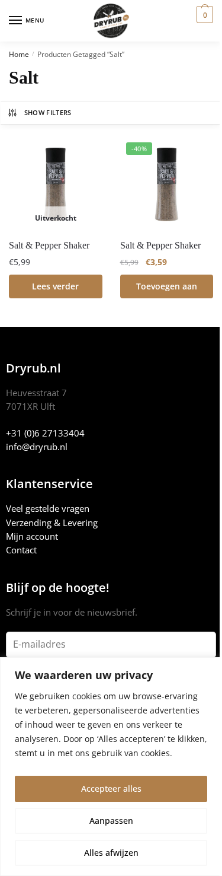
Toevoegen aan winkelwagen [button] (166, 289)
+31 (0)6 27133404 (45, 433)
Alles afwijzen (111, 852)
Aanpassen (111, 820)
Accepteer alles (111, 788)
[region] (111, 766)
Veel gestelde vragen (47, 508)
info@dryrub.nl (36, 447)
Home (19, 54)
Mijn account (32, 536)
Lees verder (55, 286)
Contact (21, 550)
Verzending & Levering (52, 522)
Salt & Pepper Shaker (49, 245)
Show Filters (48, 112)
